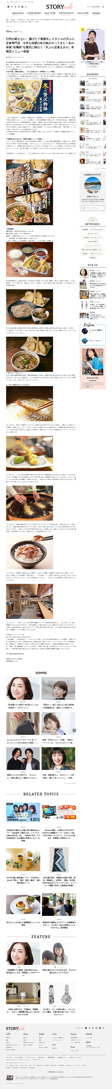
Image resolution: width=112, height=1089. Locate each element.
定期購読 (87, 386)
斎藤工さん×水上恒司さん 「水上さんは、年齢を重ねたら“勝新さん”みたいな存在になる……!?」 (22, 778)
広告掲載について (62, 1057)
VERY (16, 1065)
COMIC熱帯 (61, 1065)
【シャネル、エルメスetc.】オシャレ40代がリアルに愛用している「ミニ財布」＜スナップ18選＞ (94, 85)
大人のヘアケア (93, 233)
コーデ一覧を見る (92, 66)
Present (73, 1047)
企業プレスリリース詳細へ (14, 658)
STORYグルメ (42, 1042)
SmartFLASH (53, 1065)
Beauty (25, 1034)
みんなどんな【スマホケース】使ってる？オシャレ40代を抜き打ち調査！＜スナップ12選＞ (23, 743)
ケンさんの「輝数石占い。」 (59, 1037)
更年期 (85, 253)
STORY (21, 1065)
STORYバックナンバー (76, 1040)
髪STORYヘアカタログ (28, 1042)
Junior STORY (92, 241)
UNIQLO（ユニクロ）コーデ (93, 237)
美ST (30, 1065)
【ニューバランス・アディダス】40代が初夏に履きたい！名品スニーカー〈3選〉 (94, 93)
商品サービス (18, 31)
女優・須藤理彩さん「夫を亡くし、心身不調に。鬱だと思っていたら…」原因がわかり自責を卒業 (58, 778)
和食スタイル (40, 1065)
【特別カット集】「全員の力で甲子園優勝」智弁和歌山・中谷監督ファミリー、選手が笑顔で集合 (93, 109)
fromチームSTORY (10, 1049)
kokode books (24, 1067)
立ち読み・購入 (87, 383)
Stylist (88, 1042)
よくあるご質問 (18, 1057)
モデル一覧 (8, 1057)
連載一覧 (54, 1048)
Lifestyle (41, 1034)
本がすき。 (84, 1065)
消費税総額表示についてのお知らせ (56, 1071)
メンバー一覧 (89, 1037)
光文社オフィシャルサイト (75, 1057)
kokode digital (32, 1067)
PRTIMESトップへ (12, 661)
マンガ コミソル (76, 1065)
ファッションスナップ (93, 245)
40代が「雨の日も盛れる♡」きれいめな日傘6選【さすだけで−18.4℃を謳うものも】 (94, 124)
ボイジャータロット (95, 340)
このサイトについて (11, 1059)
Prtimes (9, 31)
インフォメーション (30, 1057)
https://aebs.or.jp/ (53, 1078)
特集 (7, 1040)
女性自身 (47, 1065)
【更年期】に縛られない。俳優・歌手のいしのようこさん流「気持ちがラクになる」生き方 (93, 163)
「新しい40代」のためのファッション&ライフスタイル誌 (19, 2)
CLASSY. (11, 1065)
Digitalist (89, 1034)
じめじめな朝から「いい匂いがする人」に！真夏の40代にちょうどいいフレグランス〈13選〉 (94, 116)
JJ (6, 1065)
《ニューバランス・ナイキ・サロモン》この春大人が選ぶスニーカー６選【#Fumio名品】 (93, 156)
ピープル (41, 1045)
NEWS (7, 1037)
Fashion (8, 1034)
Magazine (74, 1034)
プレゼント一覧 (74, 1050)
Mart (26, 1065)
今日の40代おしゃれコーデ (12, 1045)
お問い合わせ (41, 1057)
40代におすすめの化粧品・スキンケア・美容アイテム (93, 249)
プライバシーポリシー (24, 1059)
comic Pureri (68, 1065)
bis (34, 1065)
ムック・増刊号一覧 (75, 1042)
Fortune (54, 1034)
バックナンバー (98, 383)
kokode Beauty (15, 1067)
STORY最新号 (74, 1037)
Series (54, 1044)
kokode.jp (8, 1067)
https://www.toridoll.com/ (16, 653)
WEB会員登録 (51, 1057)
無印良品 (93, 257)
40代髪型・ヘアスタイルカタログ (92, 229)
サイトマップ (36, 1059)
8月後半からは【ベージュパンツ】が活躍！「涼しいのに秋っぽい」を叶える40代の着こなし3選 (94, 132)
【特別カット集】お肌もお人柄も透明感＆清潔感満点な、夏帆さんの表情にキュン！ (58, 708)
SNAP (7, 1042)
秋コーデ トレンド (97, 253)
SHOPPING (9, 1047)
